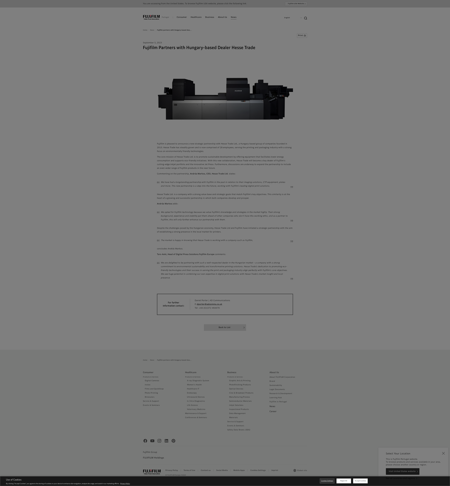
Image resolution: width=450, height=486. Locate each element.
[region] (225, 481)
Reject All (343, 481)
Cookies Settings (327, 481)
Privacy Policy (125, 483)
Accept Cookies (360, 481)
